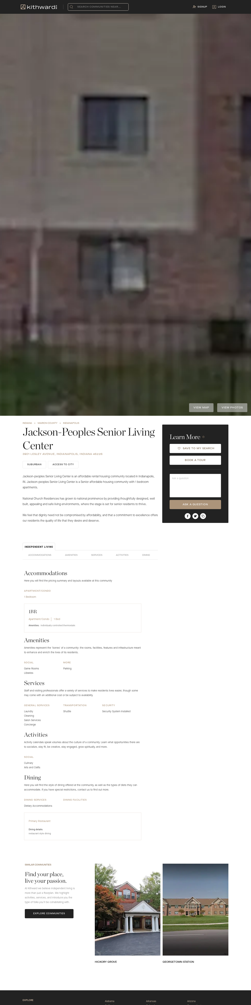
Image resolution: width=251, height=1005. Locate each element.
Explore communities (49, 914)
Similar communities (38, 865)
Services (96, 555)
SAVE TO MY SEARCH (199, 448)
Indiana (27, 423)
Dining (146, 555)
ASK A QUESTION (195, 504)
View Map (201, 407)
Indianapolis (71, 423)
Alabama (109, 1001)
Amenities (71, 555)
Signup (202, 7)
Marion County (47, 423)
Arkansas (151, 1001)
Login (222, 7)
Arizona (191, 1001)
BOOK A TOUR (195, 460)
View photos (232, 407)
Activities (122, 555)
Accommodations (39, 555)
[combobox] (78, 6)
